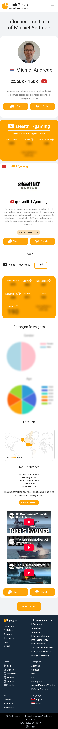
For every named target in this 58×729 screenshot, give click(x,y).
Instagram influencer (41, 651)
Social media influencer (42, 647)
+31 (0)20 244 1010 (31, 723)
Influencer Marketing (41, 620)
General (7, 699)
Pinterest (11, 677)
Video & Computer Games (29, 232)
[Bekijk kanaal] (44, 83)
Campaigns (9, 638)
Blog (9, 666)
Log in (6, 642)
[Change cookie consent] (27, 726)
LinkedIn (10, 670)
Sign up (7, 646)
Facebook (11, 681)
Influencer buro (38, 644)
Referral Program (39, 689)
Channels (8, 634)
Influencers (9, 626)
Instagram (11, 673)
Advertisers (36, 628)
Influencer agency (39, 640)
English (38, 699)
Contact (35, 670)
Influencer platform (40, 636)
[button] (29, 502)
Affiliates (35, 632)
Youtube (11, 685)
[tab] (15, 166)
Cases (34, 677)
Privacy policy (37, 681)
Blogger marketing (40, 655)
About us (35, 666)
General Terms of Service (43, 685)
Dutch (38, 703)
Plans (34, 673)
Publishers (8, 630)
